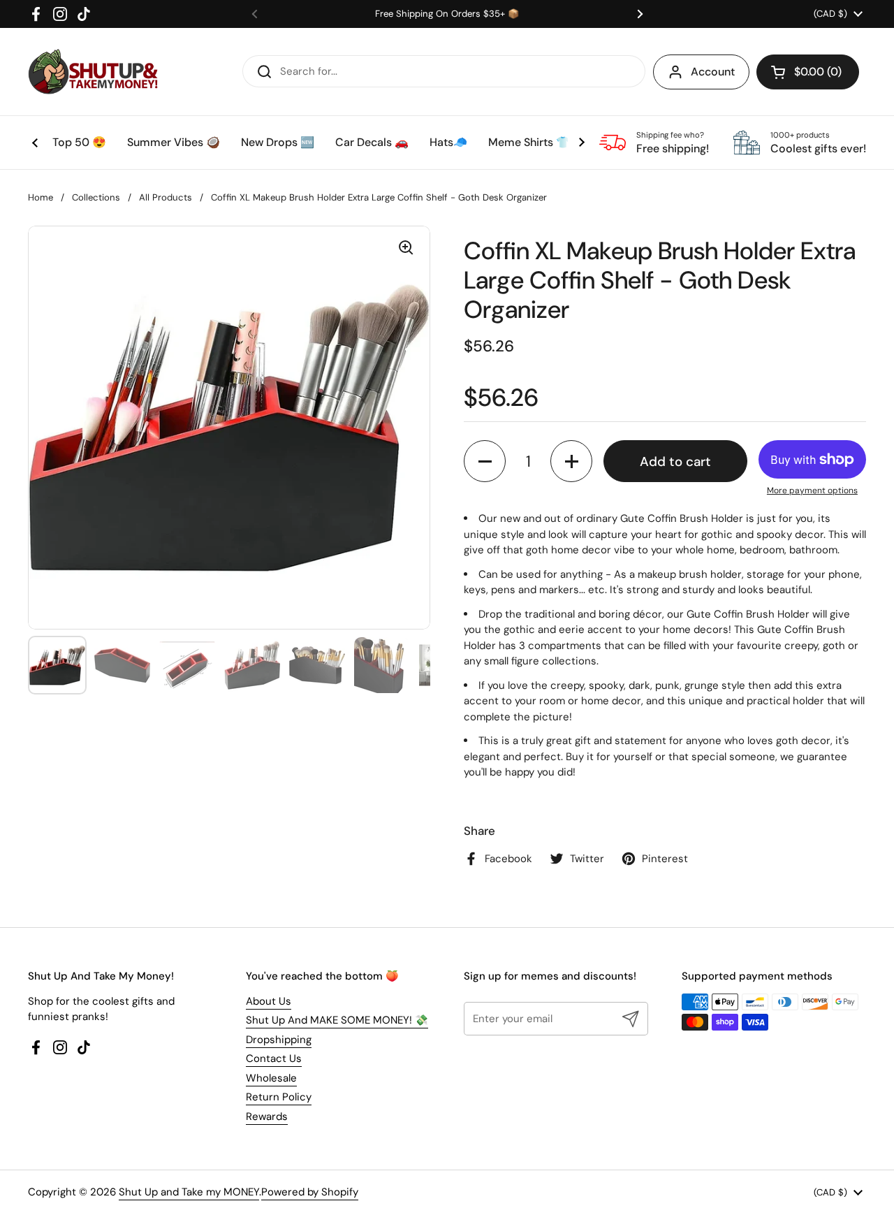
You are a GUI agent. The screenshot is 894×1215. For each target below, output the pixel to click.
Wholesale (271, 1078)
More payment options (812, 490)
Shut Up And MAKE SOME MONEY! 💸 (337, 1020)
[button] (807, 71)
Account (713, 71)
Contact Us (274, 1058)
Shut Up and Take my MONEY (189, 1192)
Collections (96, 197)
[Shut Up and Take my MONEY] (93, 71)
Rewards (267, 1116)
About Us (268, 1001)
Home (40, 197)
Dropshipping (279, 1040)
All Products (165, 197)
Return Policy (279, 1097)
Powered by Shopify (309, 1192)
